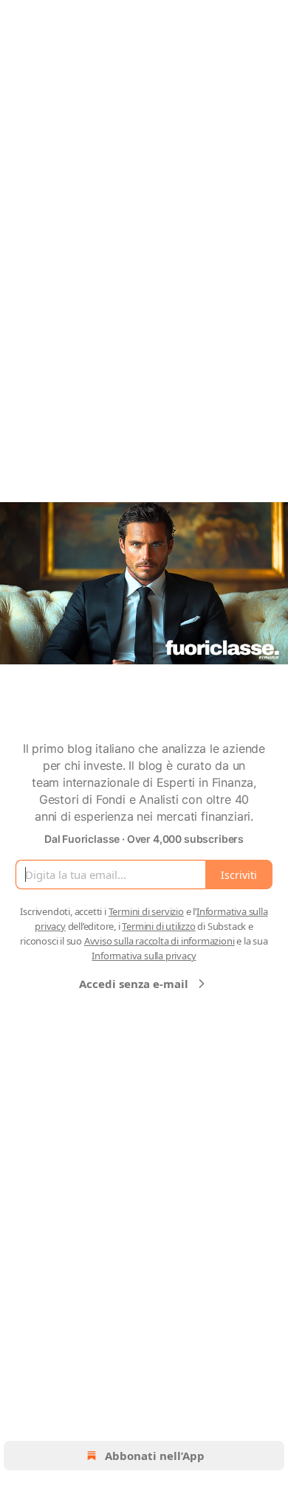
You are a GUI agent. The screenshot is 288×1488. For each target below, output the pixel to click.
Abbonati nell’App (155, 1455)
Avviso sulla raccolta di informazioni (159, 941)
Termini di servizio (146, 911)
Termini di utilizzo (158, 926)
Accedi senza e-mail (133, 983)
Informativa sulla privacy (144, 955)
